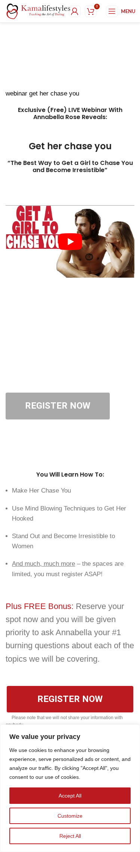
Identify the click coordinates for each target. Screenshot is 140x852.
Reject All (70, 836)
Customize (70, 816)
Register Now (57, 405)
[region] (70, 788)
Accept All (70, 796)
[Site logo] (38, 11)
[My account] (74, 11)
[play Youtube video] (70, 241)
